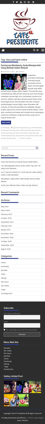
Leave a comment (25, 138)
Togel (3, 289)
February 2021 (6, 226)
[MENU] (42, 50)
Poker (3, 274)
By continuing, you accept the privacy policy (21, 330)
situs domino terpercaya (27, 133)
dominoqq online (14, 130)
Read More (6, 122)
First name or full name (12, 313)
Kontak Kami (8, 369)
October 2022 (6, 218)
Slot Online (5, 286)
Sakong (3, 278)
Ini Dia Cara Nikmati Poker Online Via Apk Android (19, 185)
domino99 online (36, 128)
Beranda (7, 348)
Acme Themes (22, 420)
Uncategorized (6, 293)
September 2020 (7, 245)
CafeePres (21, 72)
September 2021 (7, 222)
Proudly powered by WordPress (13, 418)
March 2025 (5, 210)
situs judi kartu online (32, 136)
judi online (16, 133)
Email (6, 322)
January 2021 (6, 230)
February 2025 (6, 214)
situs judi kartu (20, 136)
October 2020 (6, 241)
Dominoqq (6, 128)
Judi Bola (4, 270)
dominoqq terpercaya (27, 130)
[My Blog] (3, 50)
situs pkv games (11, 138)
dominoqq (4, 130)
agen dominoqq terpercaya (21, 128)
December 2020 (7, 233)
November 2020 (7, 237)
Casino (3, 262)
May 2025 (5, 206)
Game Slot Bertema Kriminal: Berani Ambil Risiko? (19, 162)
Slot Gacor (5, 282)
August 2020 (6, 249)
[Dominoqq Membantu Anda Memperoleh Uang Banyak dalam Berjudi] (14, 75)
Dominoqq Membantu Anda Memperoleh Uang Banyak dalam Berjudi (21, 66)
